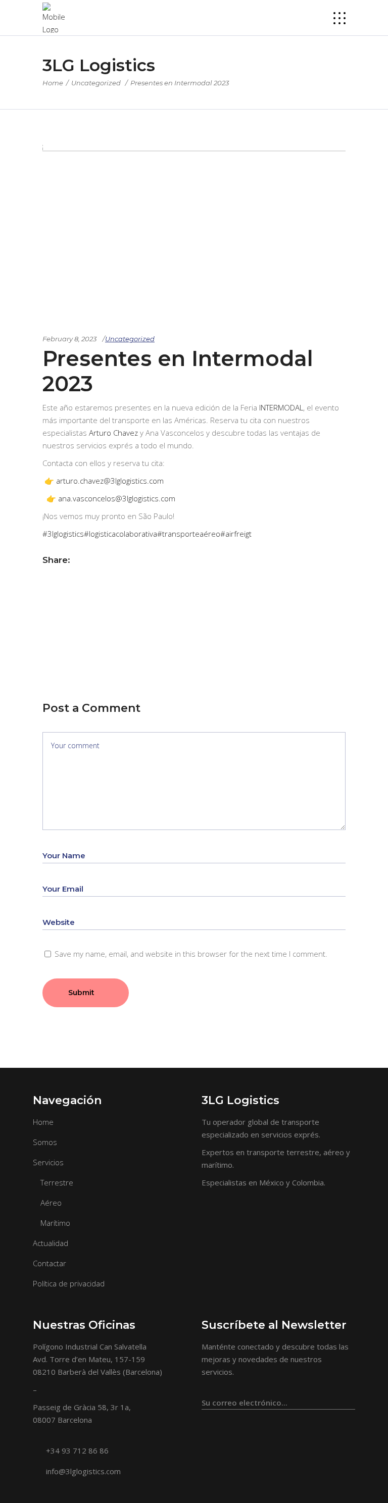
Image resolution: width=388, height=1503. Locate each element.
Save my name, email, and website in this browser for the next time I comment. (191, 954)
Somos (45, 1142)
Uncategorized (96, 83)
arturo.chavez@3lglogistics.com (110, 481)
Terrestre (56, 1182)
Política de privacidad (69, 1283)
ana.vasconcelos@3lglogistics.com (116, 498)
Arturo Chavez (113, 433)
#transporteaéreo (188, 534)
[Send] (349, 1398)
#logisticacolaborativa (120, 534)
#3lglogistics (63, 534)
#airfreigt (236, 534)
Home (52, 83)
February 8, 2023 (69, 339)
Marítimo (55, 1223)
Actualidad (50, 1243)
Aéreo (51, 1203)
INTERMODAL (281, 407)
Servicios (48, 1162)
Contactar (49, 1263)
